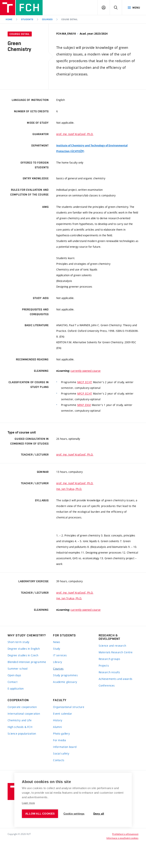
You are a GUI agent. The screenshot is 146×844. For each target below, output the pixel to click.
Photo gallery (61, 733)
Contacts (58, 760)
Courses (58, 668)
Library (57, 662)
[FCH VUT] (21, 7)
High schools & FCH (20, 727)
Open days (14, 675)
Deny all (98, 813)
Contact (12, 682)
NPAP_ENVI (84, 405)
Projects (104, 665)
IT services (60, 655)
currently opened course (86, 371)
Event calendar (62, 713)
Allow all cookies (40, 813)
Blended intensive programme (27, 662)
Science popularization (22, 733)
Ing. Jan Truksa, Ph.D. (69, 489)
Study (56, 648)
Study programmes (65, 675)
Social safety (61, 753)
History (57, 720)
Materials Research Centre (116, 652)
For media (59, 740)
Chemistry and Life (20, 720)
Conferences (107, 685)
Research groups (109, 659)
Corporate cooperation (22, 707)
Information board (64, 747)
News (56, 642)
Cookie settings (74, 813)
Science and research (112, 645)
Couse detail (69, 19)
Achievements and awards (115, 679)
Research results (109, 672)
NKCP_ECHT (84, 382)
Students (27, 19)
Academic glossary (65, 682)
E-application (16, 688)
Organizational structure (68, 707)
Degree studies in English (24, 648)
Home (9, 19)
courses (47, 19)
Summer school (18, 668)
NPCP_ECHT (84, 393)
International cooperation (24, 713)
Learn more (28, 803)
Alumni (57, 727)
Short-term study (18, 642)
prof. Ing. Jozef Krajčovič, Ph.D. (74, 134)
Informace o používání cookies (122, 837)
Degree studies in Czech (23, 655)
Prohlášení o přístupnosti (125, 833)
